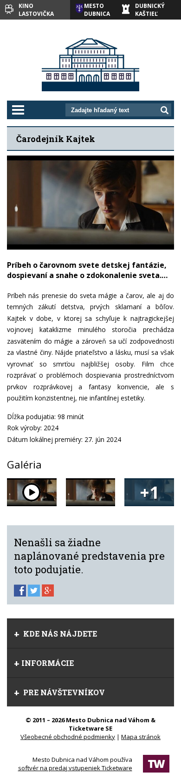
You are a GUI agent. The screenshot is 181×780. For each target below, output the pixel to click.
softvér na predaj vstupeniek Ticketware (75, 768)
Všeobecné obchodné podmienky (67, 737)
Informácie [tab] (47, 663)
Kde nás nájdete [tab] (59, 633)
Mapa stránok (141, 737)
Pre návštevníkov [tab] (63, 692)
